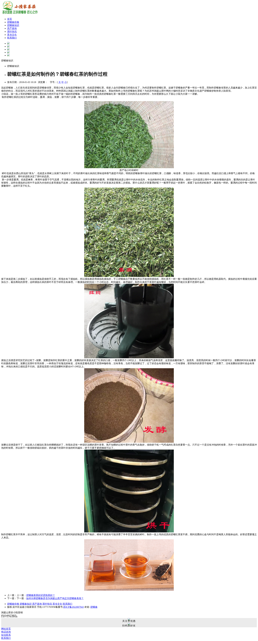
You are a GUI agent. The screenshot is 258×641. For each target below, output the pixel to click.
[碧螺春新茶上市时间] (8, 43)
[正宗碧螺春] (8, 49)
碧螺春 (93, 607)
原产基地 (12, 28)
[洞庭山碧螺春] (8, 55)
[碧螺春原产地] (8, 52)
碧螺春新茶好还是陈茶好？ (40, 595)
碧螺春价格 (13, 22)
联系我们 (12, 37)
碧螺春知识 (13, 25)
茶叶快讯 (12, 31)
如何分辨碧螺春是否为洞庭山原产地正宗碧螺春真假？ (55, 598)
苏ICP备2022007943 (73, 607)
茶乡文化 (12, 34)
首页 (9, 19)
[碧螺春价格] (8, 46)
